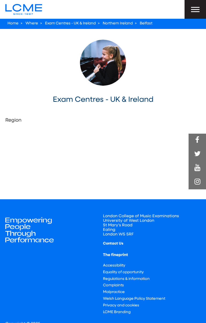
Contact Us (113, 244)
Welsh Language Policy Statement (134, 299)
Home (13, 23)
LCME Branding (117, 312)
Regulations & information (126, 279)
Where (31, 23)
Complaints (113, 285)
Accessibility (114, 266)
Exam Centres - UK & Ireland (70, 23)
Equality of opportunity (123, 272)
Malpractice (114, 292)
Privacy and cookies (121, 305)
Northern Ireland (118, 23)
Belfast (146, 23)
